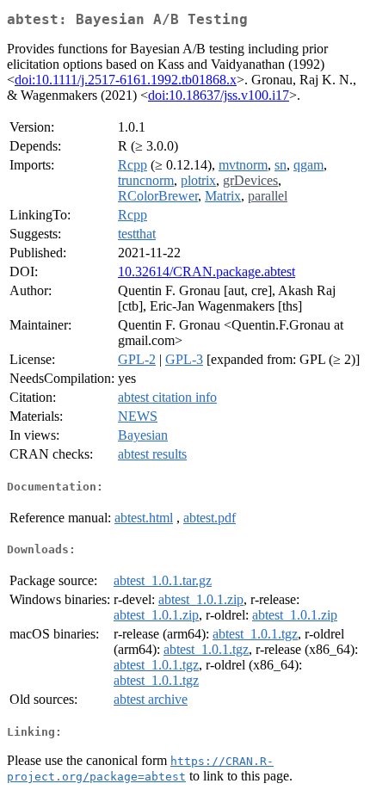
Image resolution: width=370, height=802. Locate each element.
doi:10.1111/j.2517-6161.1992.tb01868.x (126, 79)
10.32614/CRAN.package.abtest (206, 271)
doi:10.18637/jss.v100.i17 (218, 95)
